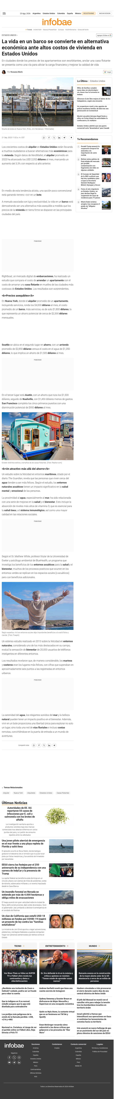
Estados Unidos (49, 13)
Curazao (61, 30)
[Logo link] (57, 21)
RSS (35, 1076)
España (70, 13)
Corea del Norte (83, 30)
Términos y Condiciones (100, 1048)
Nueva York (18, 793)
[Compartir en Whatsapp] (44, 137)
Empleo (57, 1048)
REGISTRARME (88, 13)
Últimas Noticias (35, 1073)
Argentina (37, 13)
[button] (4, 13)
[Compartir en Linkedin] (59, 137)
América (36, 1048)
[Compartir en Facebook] (49, 137)
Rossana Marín (17, 72)
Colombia (61, 13)
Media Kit (78, 1066)
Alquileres (31, 793)
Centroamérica (36, 1069)
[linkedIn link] (19, 1062)
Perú (35, 1066)
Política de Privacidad (99, 1051)
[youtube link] (9, 1062)
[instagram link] (19, 1057)
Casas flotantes (63, 793)
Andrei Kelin (37, 30)
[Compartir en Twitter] (54, 137)
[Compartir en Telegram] (64, 137)
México (78, 13)
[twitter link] (14, 1057)
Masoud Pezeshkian (50, 30)
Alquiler (6, 793)
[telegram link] (14, 1062)
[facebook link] (9, 1057)
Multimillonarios (70, 30)
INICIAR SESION (104, 13)
